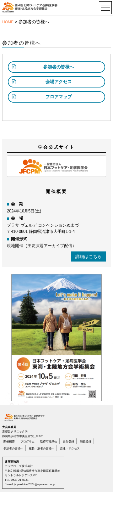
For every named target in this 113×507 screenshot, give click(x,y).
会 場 (17, 218)
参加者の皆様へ (58, 66)
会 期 (17, 204)
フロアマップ (59, 96)
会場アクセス (59, 81)
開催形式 (19, 239)
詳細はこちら (88, 256)
